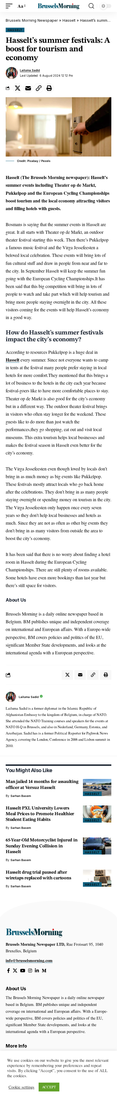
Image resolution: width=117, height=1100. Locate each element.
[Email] (28, 88)
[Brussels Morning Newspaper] (58, 6)
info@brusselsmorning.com (29, 960)
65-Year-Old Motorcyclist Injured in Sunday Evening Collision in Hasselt (42, 846)
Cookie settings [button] (21, 1087)
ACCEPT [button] (49, 1086)
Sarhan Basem (21, 795)
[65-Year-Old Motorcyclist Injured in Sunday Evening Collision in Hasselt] (97, 846)
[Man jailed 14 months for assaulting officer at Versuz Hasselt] (97, 787)
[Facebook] (8, 971)
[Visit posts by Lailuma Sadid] (12, 73)
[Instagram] (30, 971)
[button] (10, 6)
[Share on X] (17, 88)
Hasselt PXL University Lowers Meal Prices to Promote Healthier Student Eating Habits (40, 814)
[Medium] (44, 971)
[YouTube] (23, 971)
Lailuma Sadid (30, 70)
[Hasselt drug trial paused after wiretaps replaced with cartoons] (97, 878)
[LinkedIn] (37, 971)
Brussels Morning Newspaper (32, 20)
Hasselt (69, 20)
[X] (15, 971)
